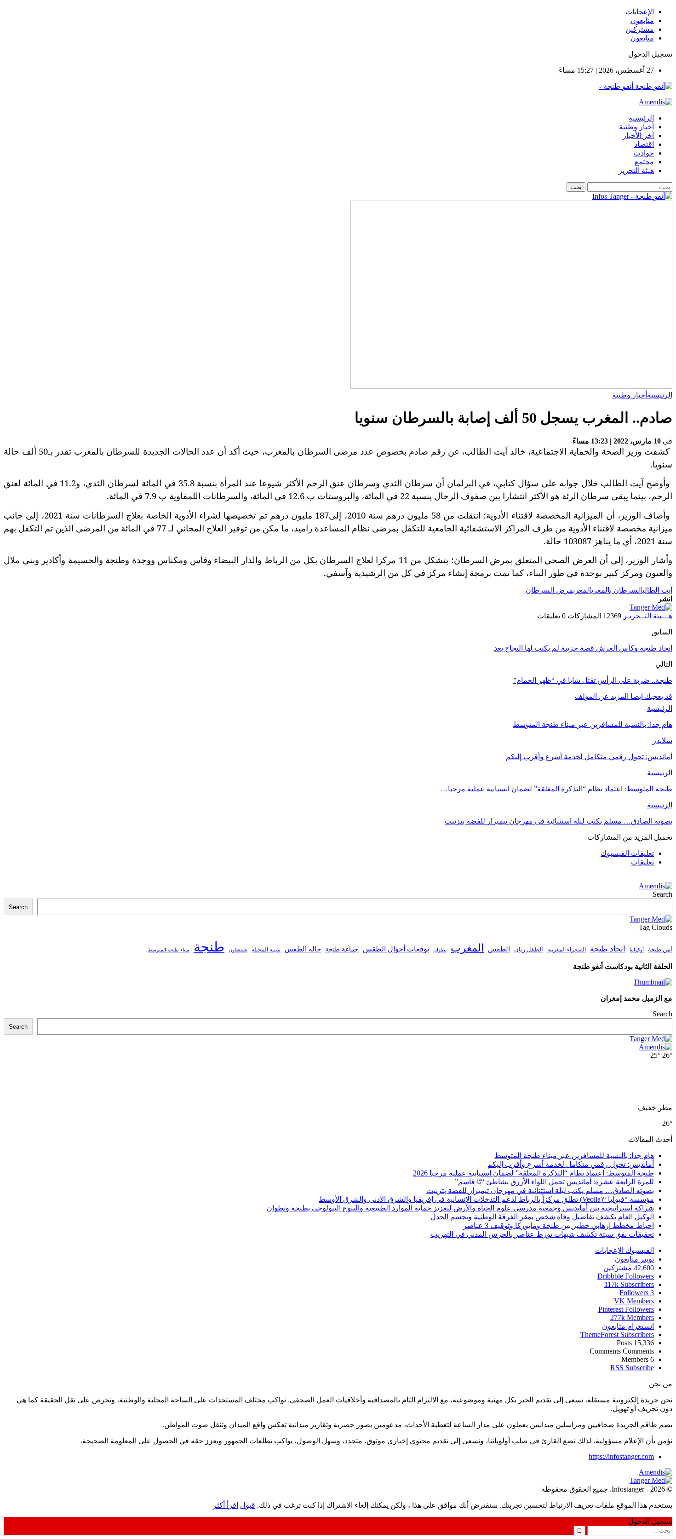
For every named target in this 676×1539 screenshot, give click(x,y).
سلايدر (662, 740)
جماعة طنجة (342, 949)
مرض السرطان (549, 590)
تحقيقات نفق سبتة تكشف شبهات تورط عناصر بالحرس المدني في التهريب (542, 1234)
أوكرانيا (637, 949)
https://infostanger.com (621, 1456)
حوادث (644, 153)
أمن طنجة (660, 949)
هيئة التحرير (636, 170)
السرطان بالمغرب (616, 590)
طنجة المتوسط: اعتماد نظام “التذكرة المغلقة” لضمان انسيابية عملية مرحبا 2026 (533, 1173)
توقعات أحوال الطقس (396, 949)
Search (662, 894)
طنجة (209, 947)
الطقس (499, 949)
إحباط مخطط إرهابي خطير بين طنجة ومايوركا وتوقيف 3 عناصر (558, 1225)
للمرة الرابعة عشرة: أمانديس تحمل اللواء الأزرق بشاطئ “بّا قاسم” (554, 1182)
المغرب (582, 590)
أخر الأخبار (638, 135)
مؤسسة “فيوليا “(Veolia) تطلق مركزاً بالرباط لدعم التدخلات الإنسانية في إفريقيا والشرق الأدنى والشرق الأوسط (486, 1199)
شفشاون (238, 949)
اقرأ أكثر (225, 1505)
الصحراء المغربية (566, 950)
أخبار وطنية (636, 127)
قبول (247, 1505)
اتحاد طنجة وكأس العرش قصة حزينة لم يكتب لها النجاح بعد (583, 648)
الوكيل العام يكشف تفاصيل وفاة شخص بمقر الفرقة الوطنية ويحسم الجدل (542, 1217)
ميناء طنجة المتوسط (168, 949)
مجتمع (644, 162)
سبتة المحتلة (266, 950)
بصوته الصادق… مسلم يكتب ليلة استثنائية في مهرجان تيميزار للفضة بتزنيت (540, 1190)
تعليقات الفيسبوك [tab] (627, 853)
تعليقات (642, 862)
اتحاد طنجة (607, 949)
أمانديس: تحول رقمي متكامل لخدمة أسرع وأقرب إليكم (570, 1164)
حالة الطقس (303, 949)
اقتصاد (644, 144)
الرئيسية (641, 118)
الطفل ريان (528, 949)
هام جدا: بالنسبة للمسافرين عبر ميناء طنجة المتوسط (574, 1155)
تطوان (440, 949)
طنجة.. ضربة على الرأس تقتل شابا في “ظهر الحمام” (592, 680)
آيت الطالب (657, 590)
